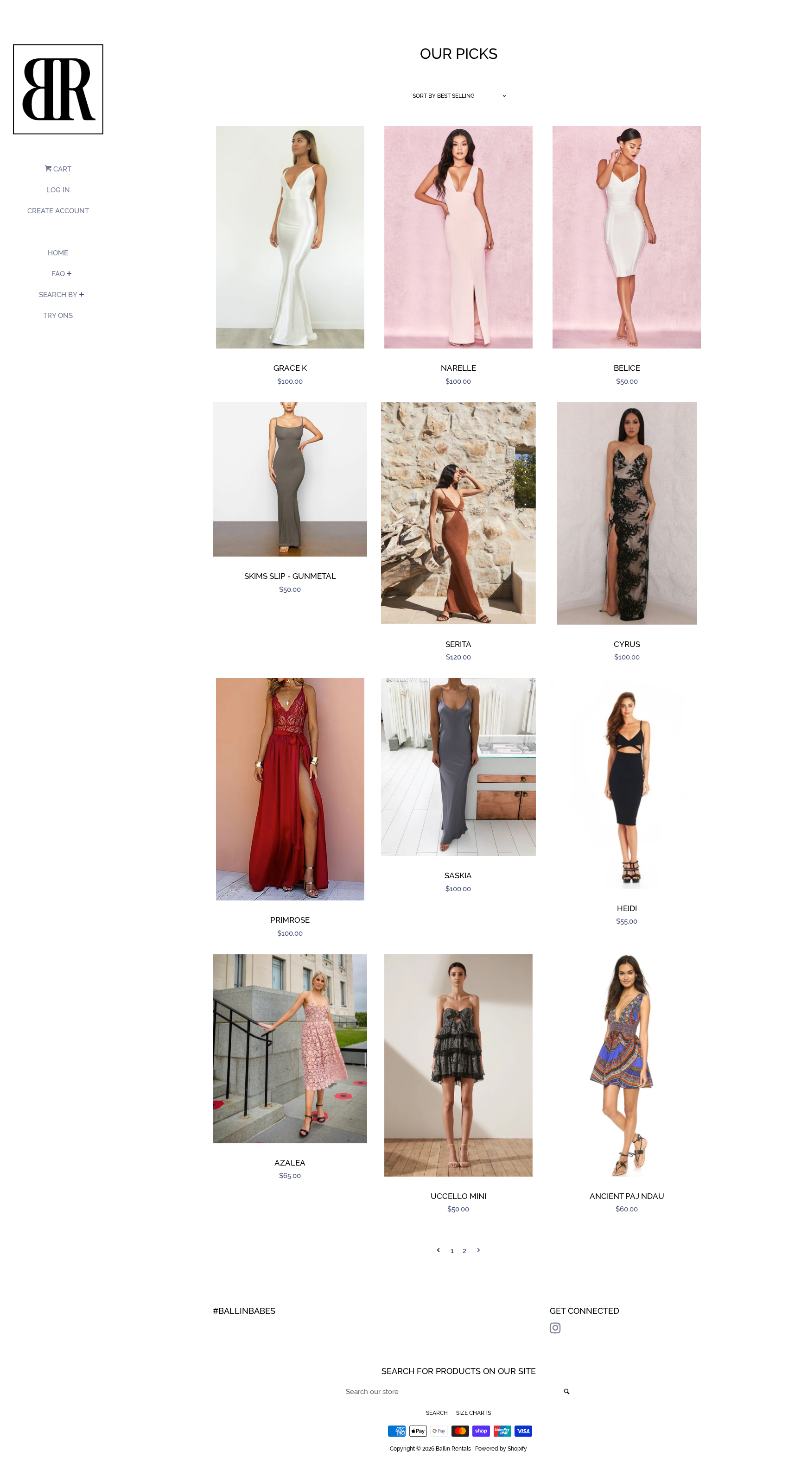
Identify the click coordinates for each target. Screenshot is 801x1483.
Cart (61, 169)
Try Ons (58, 315)
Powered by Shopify (501, 1448)
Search (437, 1413)
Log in (58, 190)
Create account (58, 211)
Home (58, 253)
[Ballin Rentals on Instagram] (555, 1330)
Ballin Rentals (453, 1448)
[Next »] (478, 1251)
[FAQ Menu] (69, 274)
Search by (58, 295)
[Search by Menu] (81, 295)
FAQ (58, 274)
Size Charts (473, 1413)
